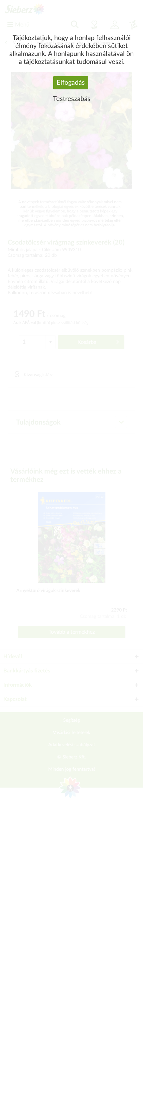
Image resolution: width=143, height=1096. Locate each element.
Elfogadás (71, 82)
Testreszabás (71, 99)
